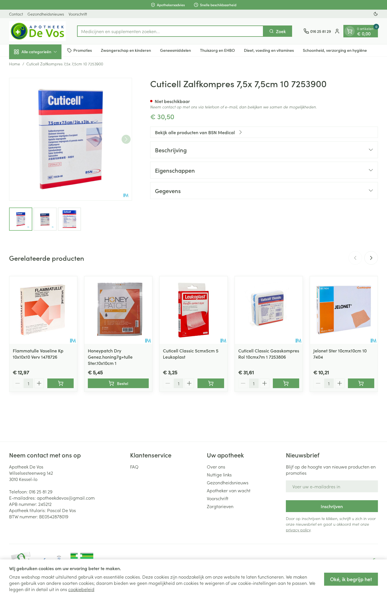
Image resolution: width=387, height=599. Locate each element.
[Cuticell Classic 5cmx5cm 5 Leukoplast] (193, 310)
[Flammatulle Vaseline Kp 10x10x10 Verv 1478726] (43, 310)
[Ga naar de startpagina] (37, 31)
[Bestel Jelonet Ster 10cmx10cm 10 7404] (361, 383)
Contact (16, 14)
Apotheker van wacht (228, 490)
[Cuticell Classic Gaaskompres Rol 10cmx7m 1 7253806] (269, 310)
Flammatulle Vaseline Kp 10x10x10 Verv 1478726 (38, 353)
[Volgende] (126, 139)
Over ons (216, 466)
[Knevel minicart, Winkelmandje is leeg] (350, 31)
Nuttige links (219, 474)
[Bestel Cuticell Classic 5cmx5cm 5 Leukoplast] (210, 383)
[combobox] (170, 31)
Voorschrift (78, 14)
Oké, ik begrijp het (351, 579)
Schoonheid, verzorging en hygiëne (335, 50)
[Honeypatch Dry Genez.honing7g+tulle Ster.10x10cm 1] (118, 310)
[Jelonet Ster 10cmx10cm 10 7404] (344, 310)
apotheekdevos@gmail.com (66, 498)
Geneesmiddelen (175, 50)
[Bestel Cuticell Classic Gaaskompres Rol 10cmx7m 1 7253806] (286, 383)
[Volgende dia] (371, 258)
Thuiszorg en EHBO (217, 50)
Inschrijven (332, 506)
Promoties (82, 50)
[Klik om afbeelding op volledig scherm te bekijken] (70, 139)
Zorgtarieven (220, 506)
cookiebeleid (81, 589)
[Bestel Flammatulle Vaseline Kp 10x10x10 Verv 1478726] (60, 383)
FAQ (134, 466)
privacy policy (298, 529)
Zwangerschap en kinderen (126, 50)
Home (14, 64)
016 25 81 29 (40, 491)
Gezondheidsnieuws (45, 14)
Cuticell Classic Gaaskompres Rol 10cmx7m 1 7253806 (268, 353)
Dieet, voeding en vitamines (269, 50)
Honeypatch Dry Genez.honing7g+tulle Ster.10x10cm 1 (110, 356)
